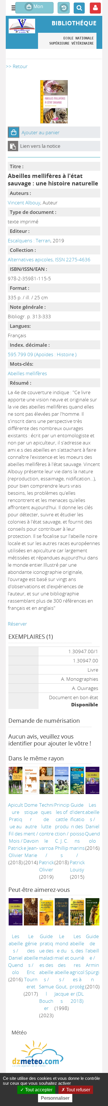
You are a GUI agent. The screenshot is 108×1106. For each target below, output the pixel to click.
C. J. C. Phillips (61, 847)
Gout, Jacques (61, 993)
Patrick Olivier (15, 851)
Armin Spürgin (92, 972)
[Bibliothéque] (22, 26)
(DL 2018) (77, 968)
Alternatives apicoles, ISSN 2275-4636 (49, 259)
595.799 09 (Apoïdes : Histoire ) (42, 354)
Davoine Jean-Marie (31, 847)
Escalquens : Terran (29, 240)
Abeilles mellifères (27, 373)
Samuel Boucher (46, 997)
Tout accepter (38, 1089)
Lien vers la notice (40, 146)
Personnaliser (55, 1098)
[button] (13, 132)
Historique (63, 8)
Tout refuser (77, 1089)
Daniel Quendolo (92, 833)
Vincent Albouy (24, 202)
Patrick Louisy (77, 866)
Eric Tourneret (30, 979)
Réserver (17, 623)
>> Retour (17, 66)
